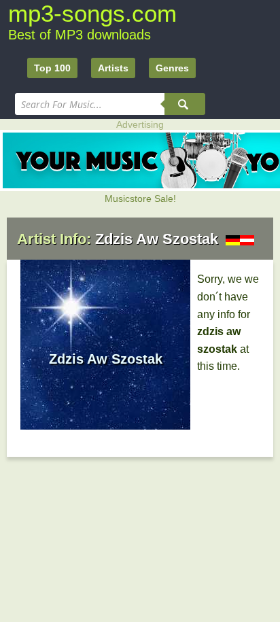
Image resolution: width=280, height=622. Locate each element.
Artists (113, 68)
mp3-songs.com (92, 13)
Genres (172, 68)
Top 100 (52, 68)
